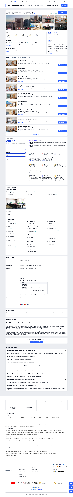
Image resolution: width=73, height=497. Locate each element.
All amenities (8, 45)
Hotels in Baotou (47, 394)
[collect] (71, 484)
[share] (71, 487)
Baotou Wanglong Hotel (55, 453)
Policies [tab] (29, 57)
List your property (35, 469)
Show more (8, 51)
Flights (11, 1)
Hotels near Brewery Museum (34, 440)
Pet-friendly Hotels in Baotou (32, 434)
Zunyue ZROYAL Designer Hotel (41, 417)
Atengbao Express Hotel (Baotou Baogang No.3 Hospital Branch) (24, 417)
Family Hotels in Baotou (48, 430)
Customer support (8, 464)
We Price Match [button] (54, 13)
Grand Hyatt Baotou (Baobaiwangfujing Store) (19, 12)
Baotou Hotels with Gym (10, 432)
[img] (18, 22)
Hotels (27, 394)
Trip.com (23, 394)
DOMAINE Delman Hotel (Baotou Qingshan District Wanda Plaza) (16, 424)
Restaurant (49, 191)
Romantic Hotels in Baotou (21, 434)
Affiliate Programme (35, 467)
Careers (20, 467)
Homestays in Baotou (18, 432)
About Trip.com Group (22, 476)
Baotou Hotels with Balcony (10, 430)
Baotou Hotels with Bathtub (28, 430)
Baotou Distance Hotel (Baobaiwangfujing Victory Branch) (15, 419)
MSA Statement (21, 474)
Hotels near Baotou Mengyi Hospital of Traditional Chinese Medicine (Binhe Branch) (39, 438)
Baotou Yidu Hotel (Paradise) (26, 449)
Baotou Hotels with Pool (35, 432)
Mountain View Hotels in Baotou (11, 434)
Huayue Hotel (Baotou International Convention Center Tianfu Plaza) (17, 453)
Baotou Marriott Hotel (9, 417)
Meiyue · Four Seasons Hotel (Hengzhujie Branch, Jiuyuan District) (39, 424)
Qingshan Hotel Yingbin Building (30, 419)
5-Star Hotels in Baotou (26, 432)
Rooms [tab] (7, 57)
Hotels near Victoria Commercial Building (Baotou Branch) (15, 438)
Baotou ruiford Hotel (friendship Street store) (54, 417)
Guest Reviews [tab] (13, 57)
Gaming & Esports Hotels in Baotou (46, 432)
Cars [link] (27, 1)
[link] (52, 2)
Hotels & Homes (17, 1)
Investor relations (34, 464)
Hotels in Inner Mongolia (40, 394)
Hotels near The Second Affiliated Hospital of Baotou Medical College (17, 440)
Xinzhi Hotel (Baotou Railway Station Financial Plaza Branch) (15, 426)
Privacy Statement (22, 471)
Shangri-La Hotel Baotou (30, 426)
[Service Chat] (71, 491)
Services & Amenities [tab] (22, 57)
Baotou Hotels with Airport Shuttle (58, 432)
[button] (38, 1)
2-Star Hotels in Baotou (19, 430)
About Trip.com (21, 464)
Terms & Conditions (22, 469)
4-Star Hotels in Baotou (57, 430)
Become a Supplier (35, 471)
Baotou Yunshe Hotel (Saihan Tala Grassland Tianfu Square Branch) (48, 419)
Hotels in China (31, 394)
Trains (23, 1)
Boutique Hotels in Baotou (38, 430)
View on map (50, 53)
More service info (8, 467)
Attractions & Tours (32, 1)
